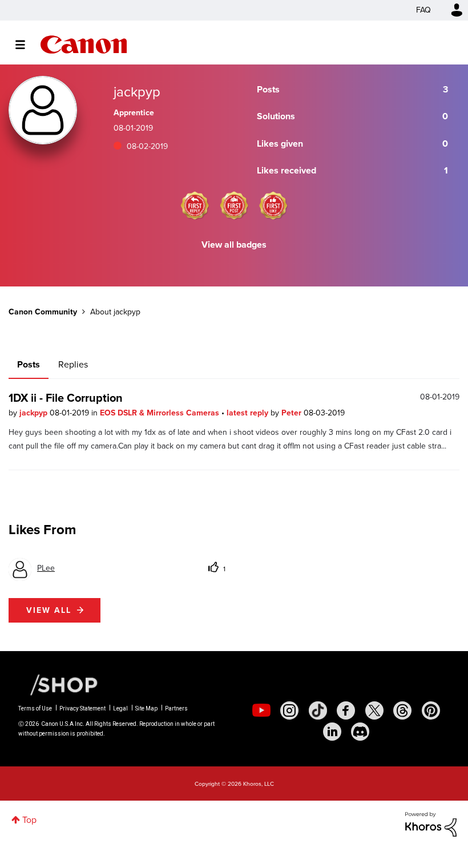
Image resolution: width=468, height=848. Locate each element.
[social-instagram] (289, 710)
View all (48, 610)
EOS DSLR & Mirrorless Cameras (160, 413)
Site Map (146, 708)
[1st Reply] (194, 205)
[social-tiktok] (318, 710)
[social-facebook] (346, 710)
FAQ (423, 10)
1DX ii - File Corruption (66, 397)
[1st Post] (234, 205)
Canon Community (84, 44)
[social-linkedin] (332, 731)
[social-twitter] (374, 710)
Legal (120, 708)
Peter (292, 413)
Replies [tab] (73, 364)
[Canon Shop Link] (58, 684)
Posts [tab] (28, 364)
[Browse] (26, 44)
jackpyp (34, 413)
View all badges (234, 244)
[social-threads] (402, 710)
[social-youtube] (261, 710)
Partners (176, 708)
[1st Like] (273, 205)
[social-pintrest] (431, 710)
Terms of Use (35, 708)
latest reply (249, 413)
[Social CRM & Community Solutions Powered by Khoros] (431, 823)
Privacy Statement (82, 708)
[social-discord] (360, 731)
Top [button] (29, 819)
